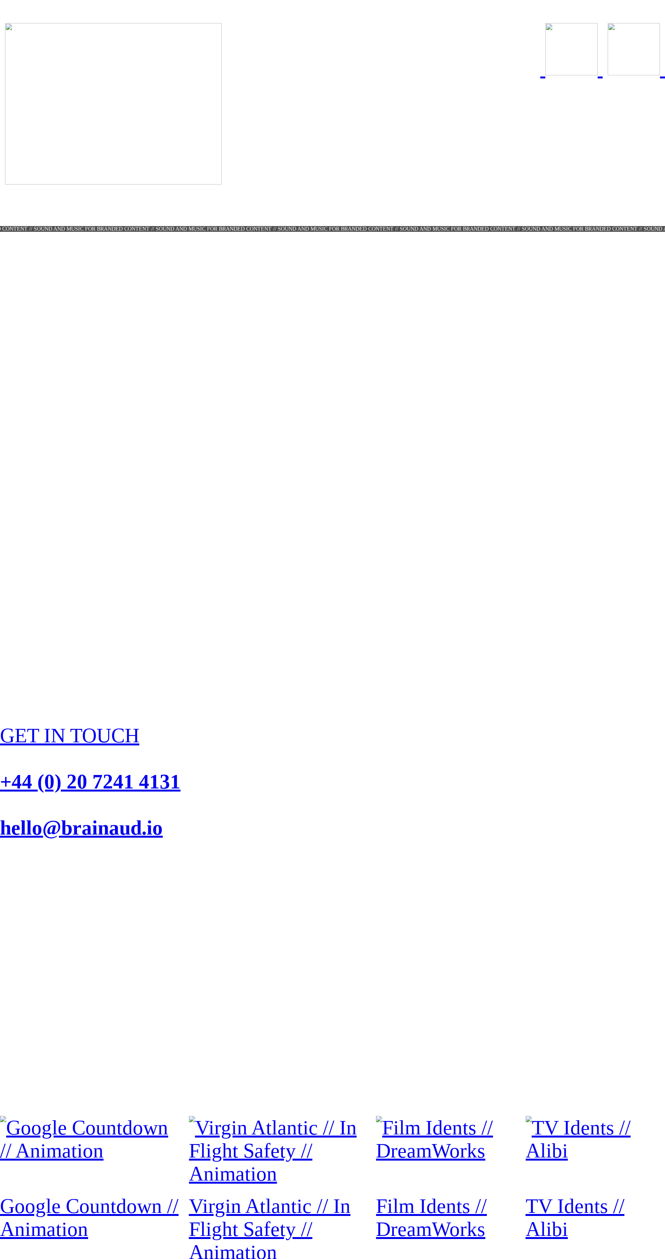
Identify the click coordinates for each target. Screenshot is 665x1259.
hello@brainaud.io (81, 828)
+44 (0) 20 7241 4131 (90, 781)
